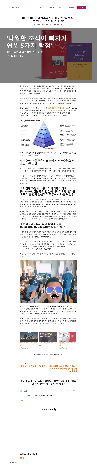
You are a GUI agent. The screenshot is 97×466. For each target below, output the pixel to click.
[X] (23, 458)
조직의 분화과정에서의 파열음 (58, 108)
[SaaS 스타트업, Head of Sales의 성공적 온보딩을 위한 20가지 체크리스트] (48, 337)
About (50, 7)
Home (41, 7)
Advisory (71, 7)
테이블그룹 (70, 311)
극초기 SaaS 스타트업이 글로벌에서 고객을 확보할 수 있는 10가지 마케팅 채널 (67, 344)
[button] (51, 7)
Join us (81, 7)
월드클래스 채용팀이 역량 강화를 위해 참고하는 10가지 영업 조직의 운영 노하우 (28, 344)
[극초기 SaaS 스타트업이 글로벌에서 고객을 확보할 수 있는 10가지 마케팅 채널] (67, 337)
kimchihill (38, 24)
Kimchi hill (13, 462)
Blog (60, 7)
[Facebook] (21, 458)
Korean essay (59, 24)
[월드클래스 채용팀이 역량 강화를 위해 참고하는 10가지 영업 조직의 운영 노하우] (29, 337)
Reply (21, 400)
